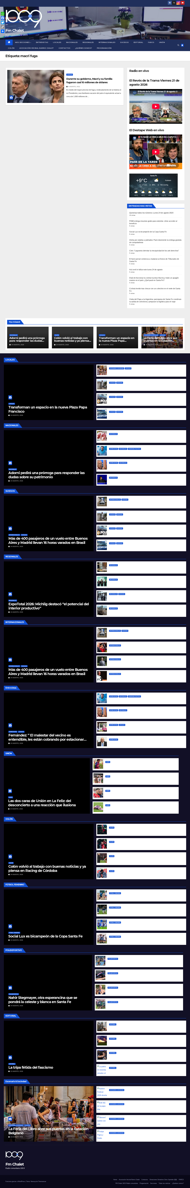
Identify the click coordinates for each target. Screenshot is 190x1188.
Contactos (64, 48)
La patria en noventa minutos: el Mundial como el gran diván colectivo (139, 1071)
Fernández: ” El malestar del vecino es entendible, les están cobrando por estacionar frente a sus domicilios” (46, 739)
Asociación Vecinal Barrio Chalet (36, 48)
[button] (178, 45)
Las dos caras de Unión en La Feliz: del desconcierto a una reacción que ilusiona (42, 803)
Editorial (138, 42)
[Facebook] (2, 18)
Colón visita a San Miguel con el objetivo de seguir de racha (135, 874)
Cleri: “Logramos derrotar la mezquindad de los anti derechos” (154, 251)
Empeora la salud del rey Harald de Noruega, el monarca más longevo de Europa (144, 649)
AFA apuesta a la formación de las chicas (126, 926)
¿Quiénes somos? (83, 48)
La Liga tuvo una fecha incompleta (124, 940)
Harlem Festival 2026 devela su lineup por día (129, 1093)
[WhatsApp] (2, 13)
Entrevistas (42, 42)
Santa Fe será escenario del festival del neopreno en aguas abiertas (137, 991)
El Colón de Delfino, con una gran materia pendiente (132, 831)
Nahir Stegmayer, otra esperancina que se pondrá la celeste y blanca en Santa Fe (42, 999)
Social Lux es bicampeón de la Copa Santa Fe (148, 232)
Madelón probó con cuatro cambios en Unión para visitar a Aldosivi (134, 794)
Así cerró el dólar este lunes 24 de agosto (145, 270)
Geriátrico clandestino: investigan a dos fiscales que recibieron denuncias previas (144, 386)
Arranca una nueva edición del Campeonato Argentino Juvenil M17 (136, 1005)
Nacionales (72, 42)
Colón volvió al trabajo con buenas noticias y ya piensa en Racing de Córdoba (71, 340)
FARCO (151, 42)
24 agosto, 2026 (17, 345)
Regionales (88, 42)
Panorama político (134, 448)
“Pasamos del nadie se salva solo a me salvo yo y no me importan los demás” (142, 452)
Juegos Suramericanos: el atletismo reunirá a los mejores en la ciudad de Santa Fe (143, 962)
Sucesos (124, 42)
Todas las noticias (164, 1183)
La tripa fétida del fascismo (30, 1067)
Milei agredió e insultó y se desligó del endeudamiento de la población (140, 481)
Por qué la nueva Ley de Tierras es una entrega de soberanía (135, 1042)
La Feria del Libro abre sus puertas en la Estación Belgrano (160, 340)
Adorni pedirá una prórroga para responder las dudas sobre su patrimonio (27, 340)
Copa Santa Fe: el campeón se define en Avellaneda (131, 897)
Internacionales (107, 42)
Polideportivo (13, 994)
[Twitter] (2, 22)
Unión (162, 42)
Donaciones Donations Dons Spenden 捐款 (163, 1179)
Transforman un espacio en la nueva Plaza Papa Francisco (116, 340)
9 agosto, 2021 (74, 86)
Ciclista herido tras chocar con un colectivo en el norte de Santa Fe (138, 415)
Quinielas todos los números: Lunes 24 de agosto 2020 (151, 213)
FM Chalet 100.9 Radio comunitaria (126, 1183)
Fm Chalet (14, 30)
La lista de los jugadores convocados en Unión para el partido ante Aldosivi (138, 780)
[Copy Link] (2, 27)
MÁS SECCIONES (22, 42)
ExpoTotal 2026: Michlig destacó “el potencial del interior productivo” (48, 606)
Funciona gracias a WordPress (15, 1181)
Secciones (153, 1183)
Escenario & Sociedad (151, 335)
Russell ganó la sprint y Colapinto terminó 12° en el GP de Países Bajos (138, 977)
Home (115, 1179)
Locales (57, 42)
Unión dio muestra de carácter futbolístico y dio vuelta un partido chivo (136, 765)
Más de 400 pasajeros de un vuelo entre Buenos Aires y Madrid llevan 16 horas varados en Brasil (48, 540)
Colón (11, 48)
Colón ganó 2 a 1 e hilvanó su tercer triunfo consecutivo (133, 845)
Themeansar (42, 1181)
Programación (104, 48)
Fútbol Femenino (14, 932)
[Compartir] (2, 31)
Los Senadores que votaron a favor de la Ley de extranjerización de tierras (141, 1028)
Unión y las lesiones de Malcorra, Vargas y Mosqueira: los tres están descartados (140, 809)
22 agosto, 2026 (16, 743)
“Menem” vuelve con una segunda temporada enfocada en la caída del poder (143, 1122)
